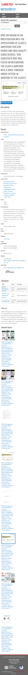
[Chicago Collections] (10, 669)
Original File (5, 301)
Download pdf (7, 103)
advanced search (6, 29)
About (17, 17)
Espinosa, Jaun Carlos (10, 183)
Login (17, 14)
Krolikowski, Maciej (9, 189)
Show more (14, 125)
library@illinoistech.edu (7, 671)
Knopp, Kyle (7, 187)
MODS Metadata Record (5, 289)
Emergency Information (18, 671)
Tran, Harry (7, 197)
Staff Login (14, 673)
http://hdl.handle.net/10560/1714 (14, 268)
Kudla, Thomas (8, 191)
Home (3, 14)
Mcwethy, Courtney (10, 193)
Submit (4, 17)
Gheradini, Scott (9, 185)
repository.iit (8, 9)
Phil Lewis (7, 239)
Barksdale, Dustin (9, 181)
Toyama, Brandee (9, 195)
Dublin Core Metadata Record (5, 295)
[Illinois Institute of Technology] (14, 657)
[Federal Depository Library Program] (21, 669)
